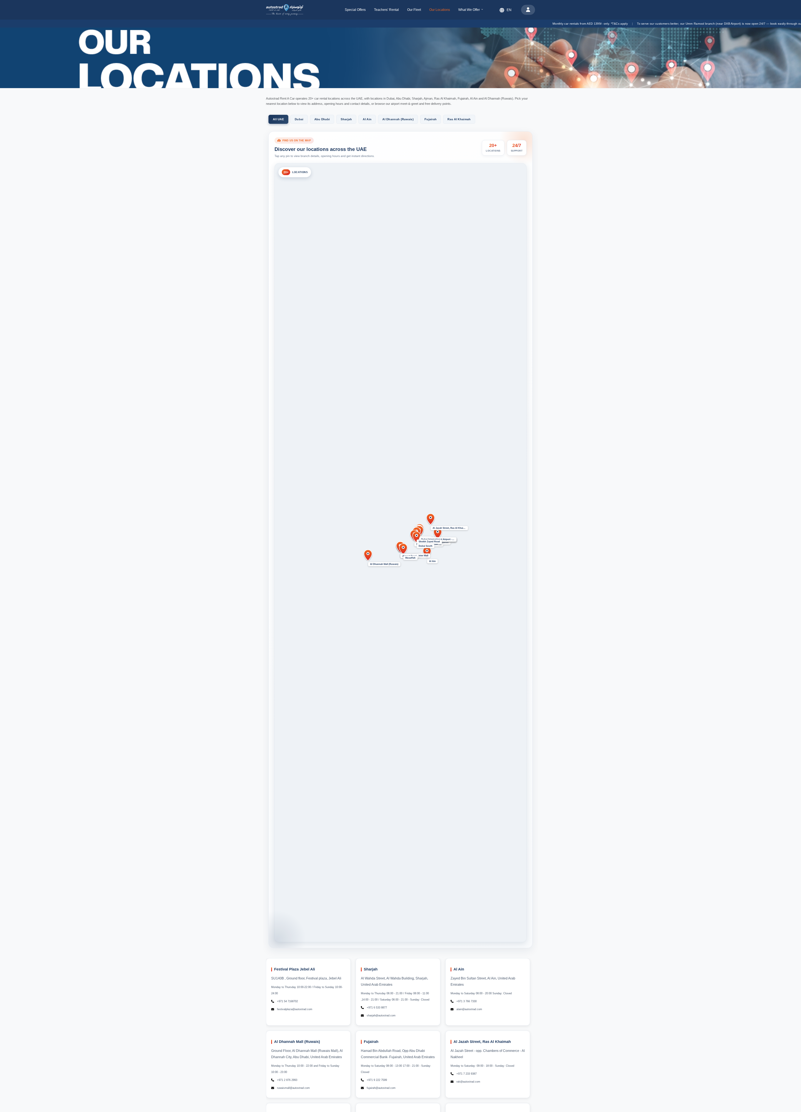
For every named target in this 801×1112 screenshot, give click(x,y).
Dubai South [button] (425, 545)
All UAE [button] (278, 119)
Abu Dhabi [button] (322, 119)
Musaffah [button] (410, 558)
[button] (427, 552)
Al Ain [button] (367, 119)
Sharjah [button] (346, 119)
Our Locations (439, 9)
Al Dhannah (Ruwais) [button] (398, 119)
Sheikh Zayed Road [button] (429, 541)
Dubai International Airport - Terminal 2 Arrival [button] (439, 539)
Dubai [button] (299, 119)
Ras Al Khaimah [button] (459, 119)
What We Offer (469, 9)
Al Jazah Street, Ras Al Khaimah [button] (450, 528)
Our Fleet (414, 9)
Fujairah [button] (430, 119)
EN (509, 10)
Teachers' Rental (386, 9)
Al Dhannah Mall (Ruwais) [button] (384, 564)
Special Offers (355, 9)
